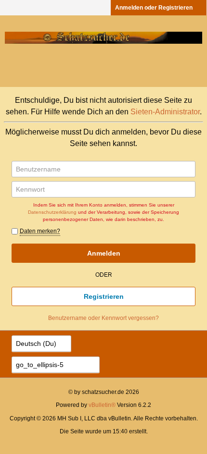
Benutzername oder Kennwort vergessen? (103, 318)
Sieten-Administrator (165, 112)
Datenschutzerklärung (52, 212)
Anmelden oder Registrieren (154, 7)
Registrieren (104, 296)
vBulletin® (102, 405)
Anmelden (103, 253)
